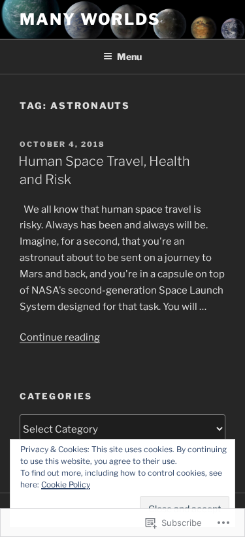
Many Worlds (90, 19)
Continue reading (60, 337)
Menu (129, 56)
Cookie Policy (65, 484)
